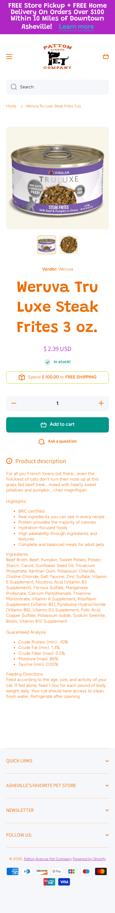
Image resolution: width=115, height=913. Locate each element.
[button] (106, 56)
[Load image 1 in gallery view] (46, 244)
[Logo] (57, 56)
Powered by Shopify (89, 859)
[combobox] (57, 87)
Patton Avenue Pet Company (48, 859)
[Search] (11, 87)
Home (11, 106)
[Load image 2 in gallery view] (68, 244)
